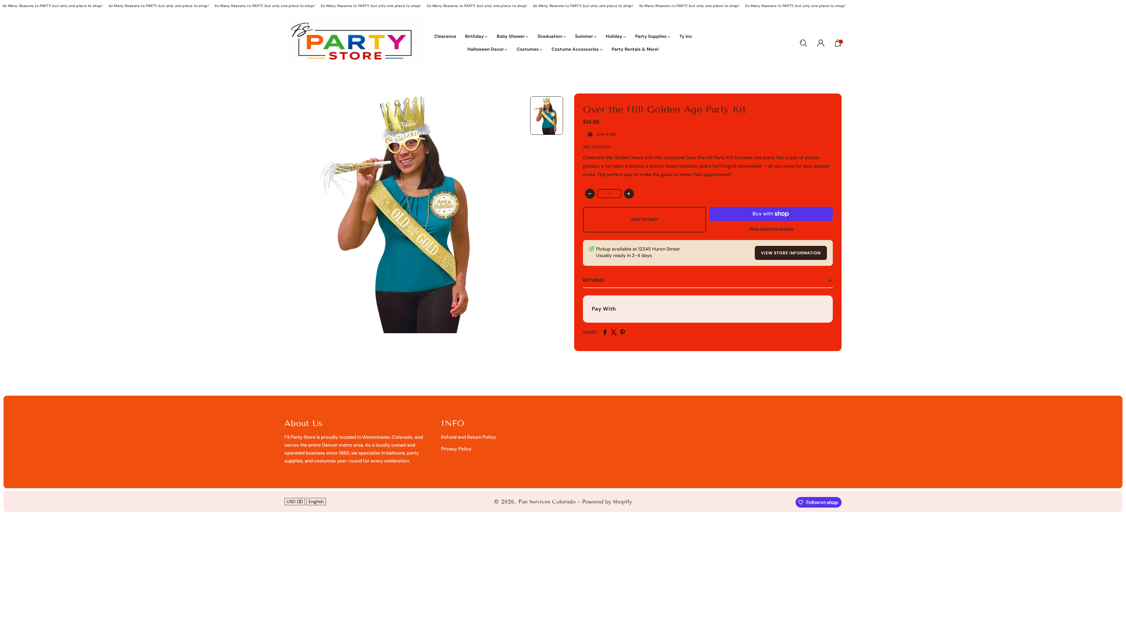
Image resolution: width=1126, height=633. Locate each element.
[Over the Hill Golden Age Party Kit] (404, 213)
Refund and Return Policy (468, 437)
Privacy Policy (456, 449)
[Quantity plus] (629, 194)
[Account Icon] (820, 43)
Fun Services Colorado (547, 501)
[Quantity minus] (590, 194)
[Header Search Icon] (803, 43)
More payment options (771, 228)
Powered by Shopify (607, 501)
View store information (791, 253)
